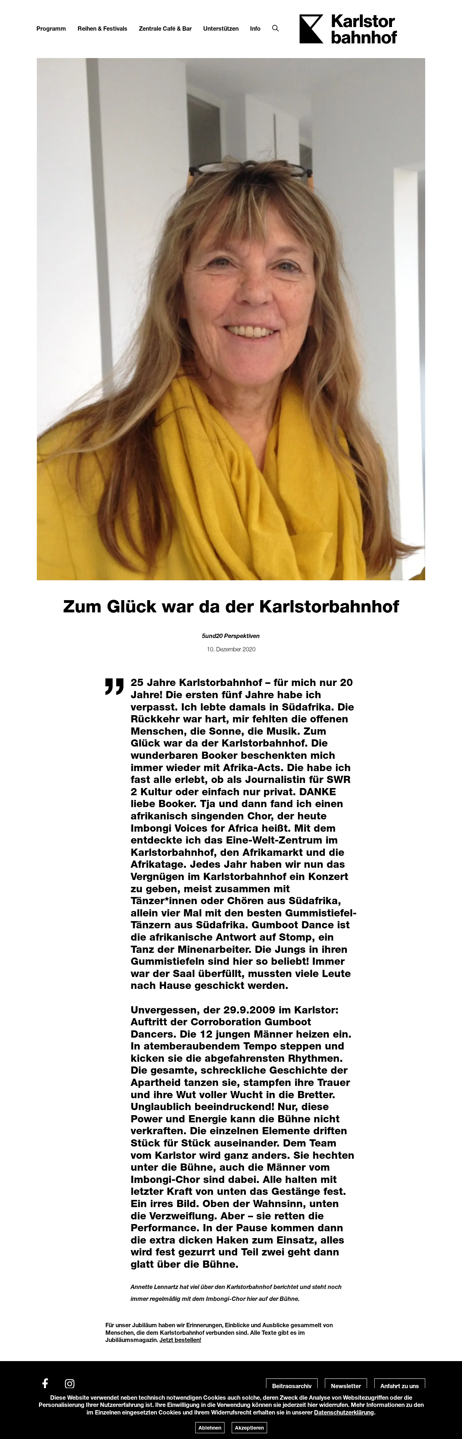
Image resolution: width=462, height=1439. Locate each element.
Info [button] (255, 28)
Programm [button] (51, 28)
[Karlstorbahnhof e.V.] (348, 28)
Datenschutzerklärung (344, 1412)
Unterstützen (221, 28)
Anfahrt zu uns (399, 1385)
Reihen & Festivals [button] (102, 28)
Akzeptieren (249, 1428)
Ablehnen (210, 1428)
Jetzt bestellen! (180, 1339)
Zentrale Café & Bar (165, 28)
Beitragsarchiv (291, 1385)
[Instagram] (69, 1383)
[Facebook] (45, 1383)
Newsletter (346, 1385)
